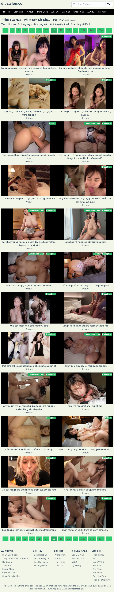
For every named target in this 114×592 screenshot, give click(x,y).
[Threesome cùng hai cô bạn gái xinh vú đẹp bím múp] (29, 180)
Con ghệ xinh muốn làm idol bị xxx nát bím (85, 242)
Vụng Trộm (60, 555)
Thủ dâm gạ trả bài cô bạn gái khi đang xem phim (85, 285)
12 (25, 30)
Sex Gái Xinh (78, 555)
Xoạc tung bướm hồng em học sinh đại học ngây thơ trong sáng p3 (28, 113)
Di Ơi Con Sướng (10, 555)
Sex (94, 558)
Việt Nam (102, 12)
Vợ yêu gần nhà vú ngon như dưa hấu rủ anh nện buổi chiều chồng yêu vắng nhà (29, 408)
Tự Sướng (76, 565)
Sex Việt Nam (40, 565)
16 (39, 30)
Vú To (58, 558)
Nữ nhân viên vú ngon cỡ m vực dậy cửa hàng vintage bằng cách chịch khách (29, 244)
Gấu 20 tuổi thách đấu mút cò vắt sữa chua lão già (29, 449)
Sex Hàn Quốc (41, 562)
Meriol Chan (8, 569)
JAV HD (90, 12)
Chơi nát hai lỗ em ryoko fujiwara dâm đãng (85, 489)
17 (46, 30)
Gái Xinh (66, 12)
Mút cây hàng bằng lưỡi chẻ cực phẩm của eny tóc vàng (28, 489)
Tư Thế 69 (60, 562)
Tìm (109, 4)
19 (61, 30)
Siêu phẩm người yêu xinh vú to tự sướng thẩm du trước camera (29, 70)
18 (53, 30)
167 (83, 30)
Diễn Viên (18, 12)
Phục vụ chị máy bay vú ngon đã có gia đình (85, 366)
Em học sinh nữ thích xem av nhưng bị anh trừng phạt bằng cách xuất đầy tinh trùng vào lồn (85, 157)
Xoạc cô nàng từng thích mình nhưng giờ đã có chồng (85, 449)
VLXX (74, 562)
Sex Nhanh (98, 569)
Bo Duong (7, 562)
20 (68, 30)
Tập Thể (59, 565)
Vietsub (29, 12)
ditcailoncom (13, 3)
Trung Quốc (42, 12)
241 (92, 30)
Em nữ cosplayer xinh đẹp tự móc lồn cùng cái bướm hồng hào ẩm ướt (85, 70)
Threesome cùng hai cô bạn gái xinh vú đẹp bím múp (29, 198)
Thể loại (6, 12)
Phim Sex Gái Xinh (101, 580)
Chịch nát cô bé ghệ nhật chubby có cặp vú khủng (29, 285)
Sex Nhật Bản (40, 555)
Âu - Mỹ (54, 12)
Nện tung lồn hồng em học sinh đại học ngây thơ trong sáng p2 (85, 113)
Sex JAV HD (98, 562)
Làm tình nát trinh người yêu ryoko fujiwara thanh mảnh (29, 530)
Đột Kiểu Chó (8, 572)
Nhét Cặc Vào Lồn (11, 576)
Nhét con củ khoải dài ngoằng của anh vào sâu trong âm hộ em (29, 157)
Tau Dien (6, 565)
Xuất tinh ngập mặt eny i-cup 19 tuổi (85, 406)
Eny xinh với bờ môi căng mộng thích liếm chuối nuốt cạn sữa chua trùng (85, 200)
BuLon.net (97, 572)
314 (101, 30)
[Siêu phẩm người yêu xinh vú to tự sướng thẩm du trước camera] (29, 50)
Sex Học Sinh (78, 558)
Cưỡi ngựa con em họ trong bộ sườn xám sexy (85, 530)
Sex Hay (97, 565)
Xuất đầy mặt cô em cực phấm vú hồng (29, 325)
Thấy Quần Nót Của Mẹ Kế (15, 558)
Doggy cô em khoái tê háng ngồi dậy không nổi (85, 325)
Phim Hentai (98, 555)
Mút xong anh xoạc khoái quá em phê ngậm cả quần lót (29, 366)
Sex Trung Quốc (41, 558)
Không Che (78, 12)
